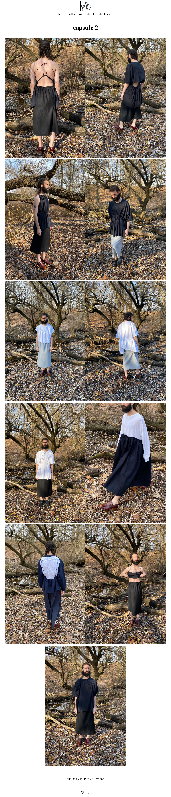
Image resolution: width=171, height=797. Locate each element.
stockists (104, 14)
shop (60, 14)
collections (75, 14)
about (90, 14)
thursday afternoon (92, 778)
